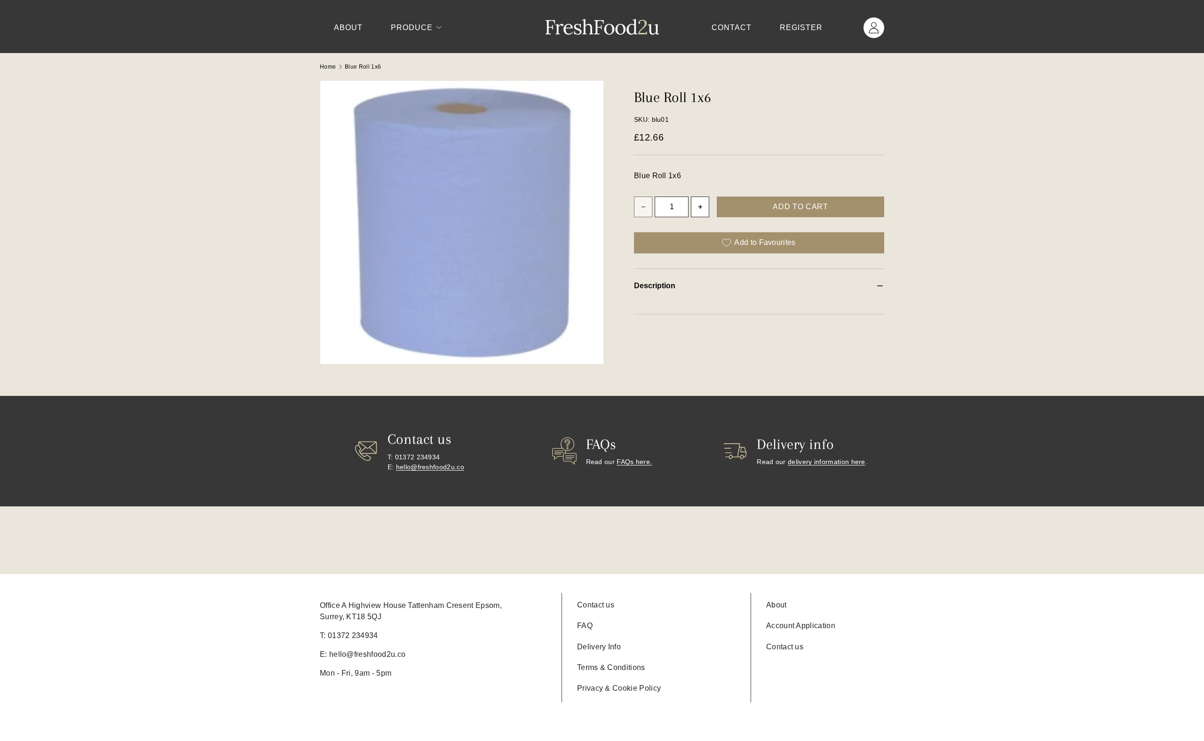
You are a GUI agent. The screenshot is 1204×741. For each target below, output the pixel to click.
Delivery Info (599, 647)
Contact (732, 28)
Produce (412, 28)
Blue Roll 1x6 (363, 67)
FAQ (585, 626)
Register (801, 28)
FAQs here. (634, 461)
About (348, 28)
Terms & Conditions (611, 667)
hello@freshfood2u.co (430, 467)
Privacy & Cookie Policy (619, 688)
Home (328, 67)
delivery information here (826, 461)
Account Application (800, 626)
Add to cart (800, 207)
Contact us (595, 605)
